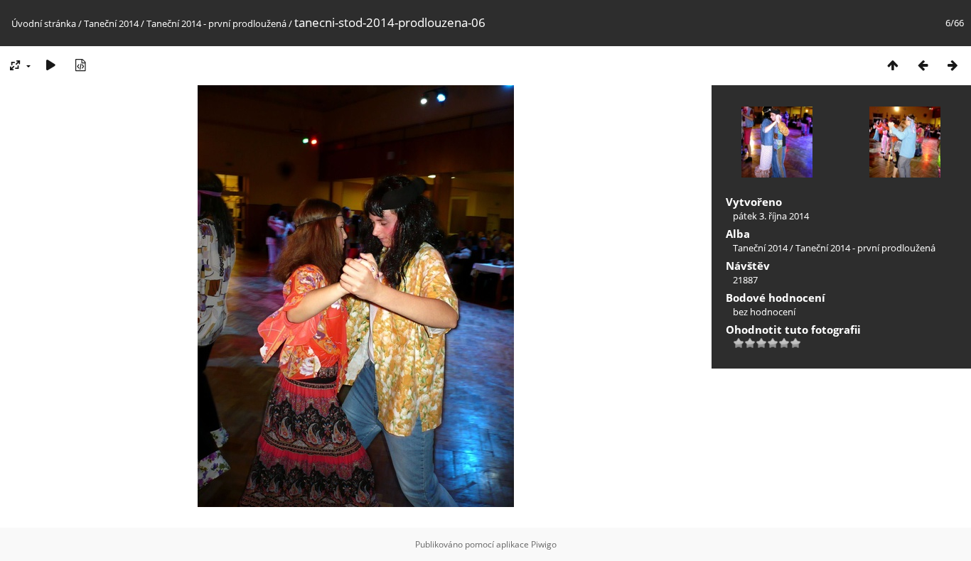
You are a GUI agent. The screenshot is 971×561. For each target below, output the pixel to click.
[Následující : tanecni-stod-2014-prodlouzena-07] (952, 65)
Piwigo (544, 544)
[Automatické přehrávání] (50, 65)
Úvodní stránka (43, 23)
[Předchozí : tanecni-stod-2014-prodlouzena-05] (923, 65)
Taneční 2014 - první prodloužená (216, 23)
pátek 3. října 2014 (771, 215)
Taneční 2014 (111, 23)
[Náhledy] (893, 65)
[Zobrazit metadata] (80, 65)
